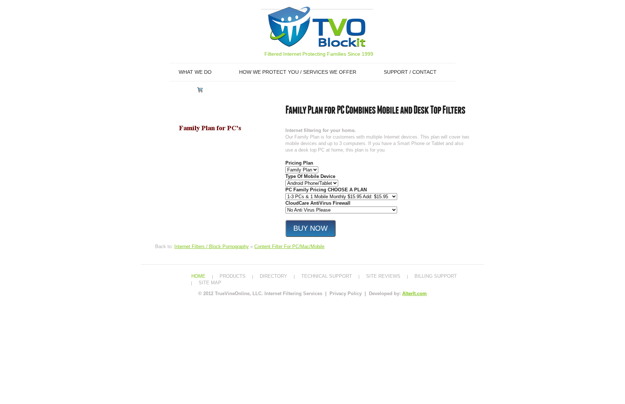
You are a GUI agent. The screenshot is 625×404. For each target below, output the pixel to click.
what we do (195, 72)
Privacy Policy (346, 293)
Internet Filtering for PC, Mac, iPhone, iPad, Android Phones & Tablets (316, 27)
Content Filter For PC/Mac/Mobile (289, 246)
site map (210, 282)
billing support (435, 276)
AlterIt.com (414, 293)
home (198, 276)
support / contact (410, 72)
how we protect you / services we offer (297, 72)
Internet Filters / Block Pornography (211, 246)
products (233, 276)
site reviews (383, 276)
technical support (326, 276)
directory (273, 276)
